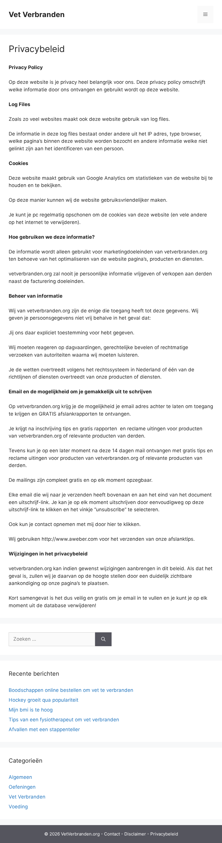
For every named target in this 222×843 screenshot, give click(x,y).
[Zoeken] (103, 639)
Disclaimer (135, 834)
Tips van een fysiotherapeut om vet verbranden (64, 719)
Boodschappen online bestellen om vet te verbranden (71, 690)
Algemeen (20, 777)
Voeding (18, 806)
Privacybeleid (164, 834)
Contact (112, 834)
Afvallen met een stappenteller (44, 729)
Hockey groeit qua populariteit (43, 700)
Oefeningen (22, 787)
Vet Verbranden (37, 14)
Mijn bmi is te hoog (31, 710)
